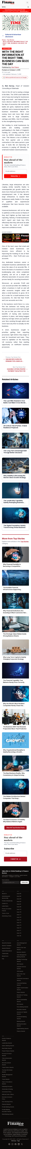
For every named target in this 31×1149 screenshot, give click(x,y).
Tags (18, 1140)
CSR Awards (20, 971)
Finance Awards (21, 1031)
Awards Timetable (6, 945)
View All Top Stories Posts (15, 827)
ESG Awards (20, 1004)
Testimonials (5, 953)
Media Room (5, 956)
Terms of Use (5, 913)
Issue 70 (19, 933)
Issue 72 (19, 927)
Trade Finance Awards (8, 1067)
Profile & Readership (7, 900)
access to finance (21, 213)
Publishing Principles (7, 1086)
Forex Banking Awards (22, 1006)
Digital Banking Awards (23, 1028)
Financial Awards (6, 1104)
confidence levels (15, 227)
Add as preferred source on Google (16, 77)
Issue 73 (19, 925)
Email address (5, 880)
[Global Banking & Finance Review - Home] (8, 2)
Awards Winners (6, 948)
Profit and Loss (23, 256)
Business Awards (21, 952)
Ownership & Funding (7, 1089)
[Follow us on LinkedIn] (19, 1144)
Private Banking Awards (8, 1107)
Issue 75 (19, 920)
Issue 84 (19, 896)
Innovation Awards (21, 1009)
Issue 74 (19, 922)
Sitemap (13, 1140)
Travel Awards (5, 1079)
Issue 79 (19, 909)
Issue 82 (19, 901)
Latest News (5, 906)
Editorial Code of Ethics (8, 1094)
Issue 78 (19, 912)
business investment (10, 112)
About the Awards (6, 943)
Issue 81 (19, 904)
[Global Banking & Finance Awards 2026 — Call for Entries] (15, 237)
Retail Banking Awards (7, 1114)
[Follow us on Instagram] (12, 1144)
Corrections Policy (6, 1091)
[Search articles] (27, 2)
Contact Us (5, 903)
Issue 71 (19, 930)
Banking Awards (21, 1021)
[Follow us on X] (22, 1144)
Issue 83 (19, 898)
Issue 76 (19, 917)
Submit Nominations (7, 950)
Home (4, 40)
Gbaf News (15, 67)
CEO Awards (20, 964)
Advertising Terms (6, 916)
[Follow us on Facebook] (15, 1144)
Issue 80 (19, 906)
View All (19, 935)
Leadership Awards (7, 1043)
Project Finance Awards (8, 1051)
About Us (4, 893)
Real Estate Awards (7, 1048)
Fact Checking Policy (7, 1101)
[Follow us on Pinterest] (9, 1144)
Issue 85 (19, 893)
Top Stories (10, 40)
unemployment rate (9, 194)
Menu (4, 7)
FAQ (3, 958)
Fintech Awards (21, 992)
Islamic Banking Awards (8, 1045)
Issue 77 (19, 914)
